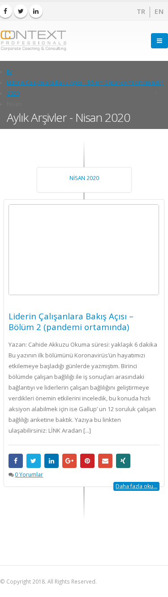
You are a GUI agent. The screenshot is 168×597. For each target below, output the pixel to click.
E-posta (105, 461)
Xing (123, 461)
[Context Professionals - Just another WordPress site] (33, 40)
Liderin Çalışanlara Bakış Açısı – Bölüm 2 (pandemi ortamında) (71, 321)
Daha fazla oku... (136, 486)
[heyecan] (20, 11)
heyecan (33, 461)
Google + (69, 461)
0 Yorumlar (29, 474)
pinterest (87, 461)
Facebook (16, 461)
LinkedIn (51, 461)
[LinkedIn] (36, 11)
